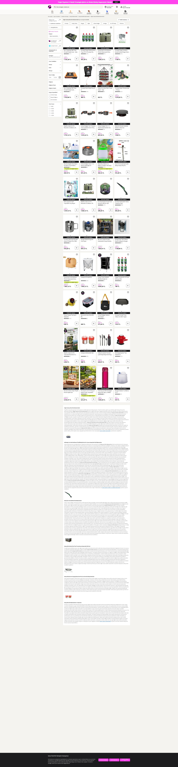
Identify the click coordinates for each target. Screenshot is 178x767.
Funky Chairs (74, 23)
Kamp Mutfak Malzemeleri (84, 16)
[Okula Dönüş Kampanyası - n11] (89, 2)
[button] (69, 46)
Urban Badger (96, 23)
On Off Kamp (113, 23)
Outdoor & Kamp (64, 16)
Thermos (122, 23)
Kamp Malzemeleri (73, 16)
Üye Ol (124, 7)
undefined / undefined (55, 23)
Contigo (105, 23)
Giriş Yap (128, 7)
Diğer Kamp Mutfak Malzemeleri (97, 16)
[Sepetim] (117, 7)
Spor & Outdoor (57, 16)
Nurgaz (82, 23)
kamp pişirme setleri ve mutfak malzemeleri (111, 487)
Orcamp (66, 23)
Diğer (89, 23)
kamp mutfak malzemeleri (105, 430)
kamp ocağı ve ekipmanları (105, 621)
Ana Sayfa (50, 16)
